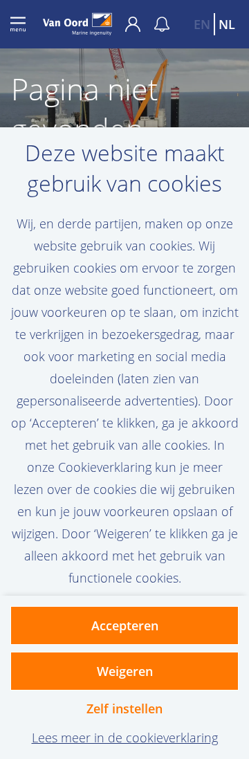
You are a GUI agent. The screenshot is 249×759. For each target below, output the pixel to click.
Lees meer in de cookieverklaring (125, 737)
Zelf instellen (124, 708)
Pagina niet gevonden (84, 109)
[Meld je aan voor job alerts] (161, 24)
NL (227, 24)
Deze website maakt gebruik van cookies (125, 168)
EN (202, 24)
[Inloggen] (139, 24)
